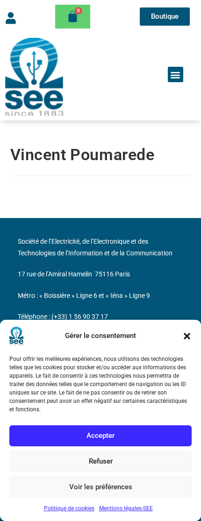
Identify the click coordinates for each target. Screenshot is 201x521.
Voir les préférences (100, 487)
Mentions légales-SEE (126, 508)
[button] (187, 336)
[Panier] (72, 16)
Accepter (100, 435)
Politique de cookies (69, 508)
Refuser (101, 461)
